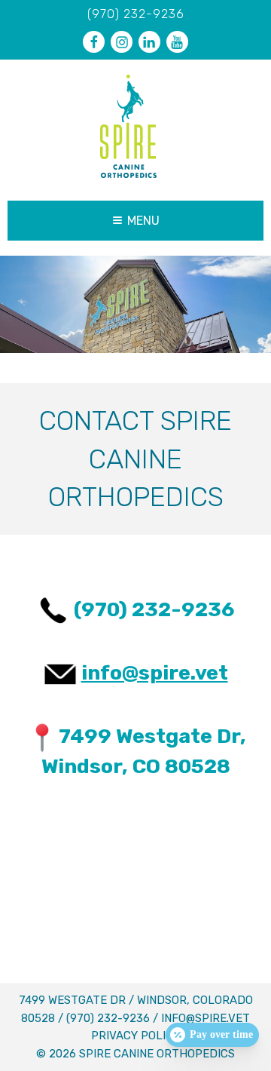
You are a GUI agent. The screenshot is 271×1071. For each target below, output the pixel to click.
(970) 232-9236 (135, 14)
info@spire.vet (154, 673)
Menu (143, 220)
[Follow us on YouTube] (177, 42)
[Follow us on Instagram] (121, 42)
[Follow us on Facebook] (94, 42)
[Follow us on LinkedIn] (149, 42)
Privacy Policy (135, 1035)
